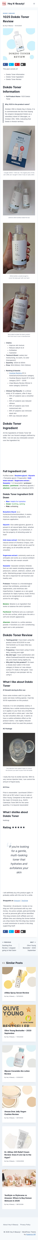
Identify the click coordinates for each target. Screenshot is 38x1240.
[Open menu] (34, 3)
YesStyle (24, 901)
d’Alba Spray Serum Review (16, 993)
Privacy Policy (25, 1225)
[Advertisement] (13, 455)
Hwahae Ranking (15, 373)
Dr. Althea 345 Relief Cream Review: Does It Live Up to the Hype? (17, 1155)
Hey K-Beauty (9, 25)
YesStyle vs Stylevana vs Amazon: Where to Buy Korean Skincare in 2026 (18, 1198)
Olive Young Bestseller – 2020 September (29, 946)
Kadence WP (31, 1234)
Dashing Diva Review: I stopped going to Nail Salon (9, 946)
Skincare (12, 13)
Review (5, 13)
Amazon (17, 901)
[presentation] (19, 978)
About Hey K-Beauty (10, 1225)
